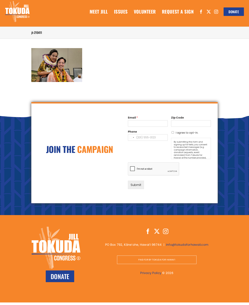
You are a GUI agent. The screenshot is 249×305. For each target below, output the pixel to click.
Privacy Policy (150, 273)
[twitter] (209, 12)
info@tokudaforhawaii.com (187, 245)
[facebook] (201, 12)
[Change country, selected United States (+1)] (131, 137)
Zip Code (177, 118)
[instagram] (216, 12)
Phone (132, 132)
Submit (136, 185)
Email (133, 118)
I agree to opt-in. (187, 133)
